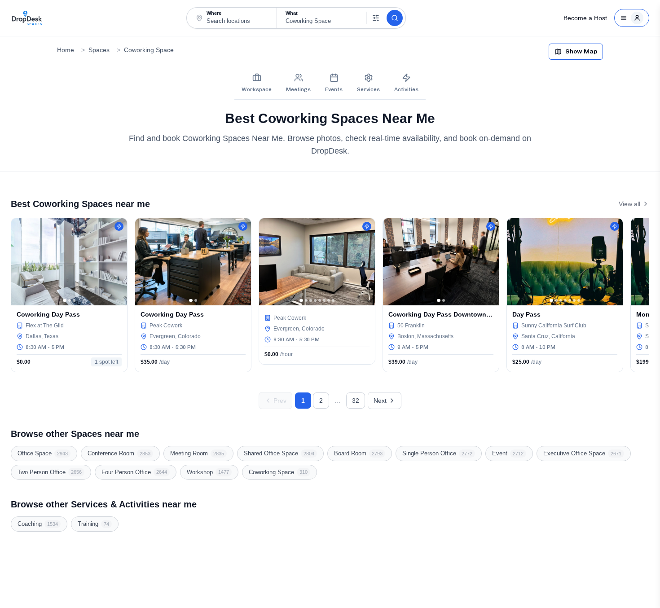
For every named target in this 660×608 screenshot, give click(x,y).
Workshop (208, 472)
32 (355, 400)
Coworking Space (149, 49)
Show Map (581, 51)
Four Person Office (134, 472)
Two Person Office (50, 472)
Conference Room (119, 453)
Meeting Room (197, 453)
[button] (232, 18)
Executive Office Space (582, 453)
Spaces (99, 49)
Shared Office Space (279, 453)
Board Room (358, 453)
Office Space (43, 453)
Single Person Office (437, 453)
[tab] (256, 83)
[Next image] (118, 261)
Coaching (38, 523)
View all (629, 203)
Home (65, 49)
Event (508, 453)
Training (93, 523)
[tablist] (330, 83)
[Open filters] (375, 18)
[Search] (395, 18)
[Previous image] (20, 261)
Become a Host (585, 18)
